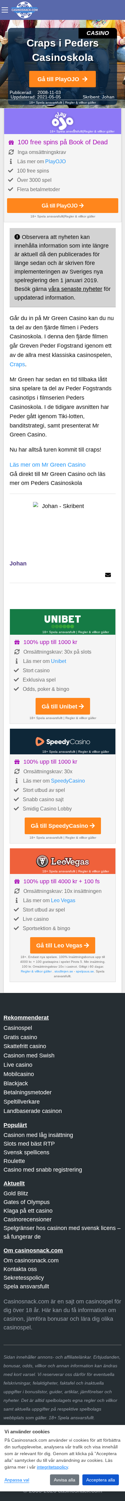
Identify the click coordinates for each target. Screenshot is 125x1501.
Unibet (58, 661)
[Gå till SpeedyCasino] (62, 741)
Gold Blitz (16, 1193)
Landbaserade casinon (33, 1111)
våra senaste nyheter (75, 289)
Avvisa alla (64, 1479)
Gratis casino (20, 1037)
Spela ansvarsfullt (26, 1286)
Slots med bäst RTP (29, 1144)
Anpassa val (16, 1479)
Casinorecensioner (28, 1219)
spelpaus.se (85, 971)
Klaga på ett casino (28, 1211)
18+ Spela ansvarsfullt (45, 102)
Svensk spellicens (26, 1152)
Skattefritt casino (25, 1046)
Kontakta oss (20, 1269)
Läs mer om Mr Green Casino (48, 465)
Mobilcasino (19, 1074)
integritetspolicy (52, 1467)
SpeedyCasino (68, 781)
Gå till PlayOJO (58, 79)
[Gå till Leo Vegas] (62, 861)
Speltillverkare (22, 1101)
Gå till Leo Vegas (59, 945)
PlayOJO (55, 161)
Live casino (18, 1065)
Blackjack (16, 1083)
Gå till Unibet (59, 706)
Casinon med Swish (29, 1055)
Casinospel (18, 1028)
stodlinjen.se (63, 971)
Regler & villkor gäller (80, 102)
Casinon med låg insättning (38, 1135)
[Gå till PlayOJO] (62, 121)
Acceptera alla (100, 1479)
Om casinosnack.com (31, 1260)
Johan (108, 96)
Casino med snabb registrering (43, 1169)
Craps (17, 364)
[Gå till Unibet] (62, 622)
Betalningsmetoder (28, 1092)
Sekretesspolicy (24, 1278)
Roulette (14, 1161)
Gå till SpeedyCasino (59, 826)
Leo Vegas (63, 900)
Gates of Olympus (27, 1202)
